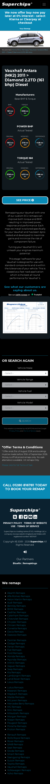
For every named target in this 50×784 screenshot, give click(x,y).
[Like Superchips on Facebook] (21, 517)
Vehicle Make (25, 368)
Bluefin (17, 563)
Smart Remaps (15, 754)
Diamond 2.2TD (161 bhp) (22, 52)
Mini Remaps (14, 710)
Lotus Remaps (15, 687)
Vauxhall (33, 50)
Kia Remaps (14, 672)
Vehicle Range (25, 379)
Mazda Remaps (15, 697)
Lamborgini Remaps (19, 675)
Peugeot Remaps (17, 723)
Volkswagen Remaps (19, 770)
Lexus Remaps (15, 682)
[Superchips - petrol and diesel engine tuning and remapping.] (25, 510)
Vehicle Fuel (25, 391)
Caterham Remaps (17, 615)
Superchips (37, 541)
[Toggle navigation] (44, 4)
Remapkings (30, 563)
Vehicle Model (25, 402)
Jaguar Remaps (16, 666)
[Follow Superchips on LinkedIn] (35, 517)
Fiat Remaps (14, 650)
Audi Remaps (14, 602)
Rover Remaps (15, 741)
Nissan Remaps (16, 719)
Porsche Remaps (16, 726)
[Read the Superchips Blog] (15, 517)
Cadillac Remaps (16, 612)
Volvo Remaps (15, 773)
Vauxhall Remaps (17, 767)
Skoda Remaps (15, 751)
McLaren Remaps (17, 700)
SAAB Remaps (15, 744)
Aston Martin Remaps (19, 599)
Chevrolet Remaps (17, 619)
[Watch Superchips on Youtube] (30, 517)
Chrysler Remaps (16, 622)
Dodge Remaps (16, 643)
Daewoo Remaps (16, 635)
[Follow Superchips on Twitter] (25, 517)
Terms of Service (30, 431)
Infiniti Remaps (15, 663)
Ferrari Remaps (15, 646)
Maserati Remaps (17, 690)
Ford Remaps (14, 653)
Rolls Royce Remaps (18, 738)
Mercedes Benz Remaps (20, 703)
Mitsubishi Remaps (18, 713)
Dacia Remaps (15, 631)
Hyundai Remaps (16, 659)
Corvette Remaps (17, 628)
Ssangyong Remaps (18, 757)
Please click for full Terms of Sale (17, 465)
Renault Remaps (16, 735)
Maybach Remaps (17, 694)
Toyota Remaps (15, 764)
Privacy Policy (14, 431)
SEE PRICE (23, 200)
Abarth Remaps (16, 593)
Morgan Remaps (16, 716)
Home (14, 50)
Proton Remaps (16, 729)
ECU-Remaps (23, 50)
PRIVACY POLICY (12, 523)
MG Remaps (14, 707)
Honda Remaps (16, 656)
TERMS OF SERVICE (28, 526)
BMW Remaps (15, 609)
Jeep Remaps (14, 669)
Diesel (10, 52)
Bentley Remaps (16, 606)
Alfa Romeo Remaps (18, 596)
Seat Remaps (14, 747)
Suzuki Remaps (15, 760)
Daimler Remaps (16, 640)
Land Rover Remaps (18, 679)
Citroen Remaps (16, 625)
